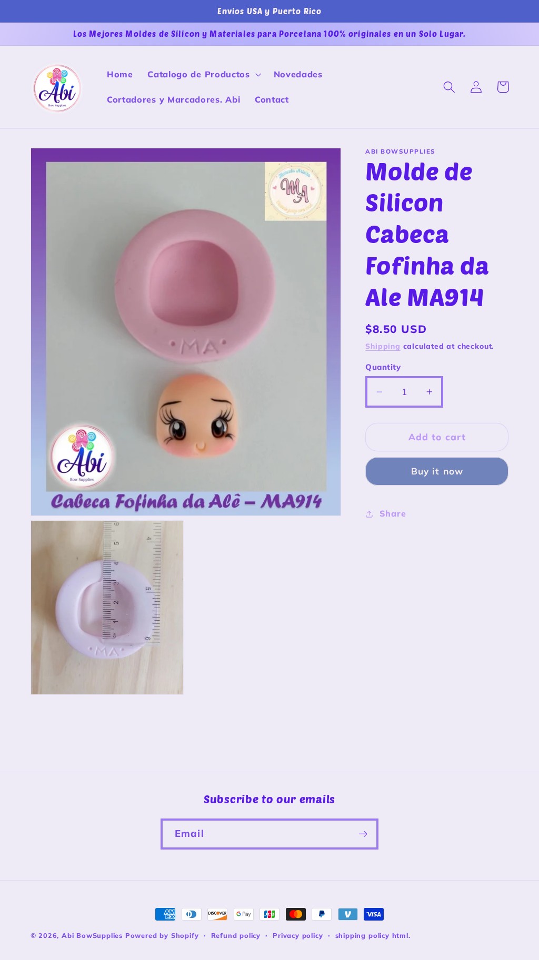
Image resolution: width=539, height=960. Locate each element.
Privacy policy (298, 935)
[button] (203, 74)
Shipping (382, 345)
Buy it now (437, 471)
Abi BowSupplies (92, 935)
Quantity (383, 367)
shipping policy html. (373, 935)
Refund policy (236, 935)
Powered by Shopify (162, 935)
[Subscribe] (363, 834)
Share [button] (393, 513)
